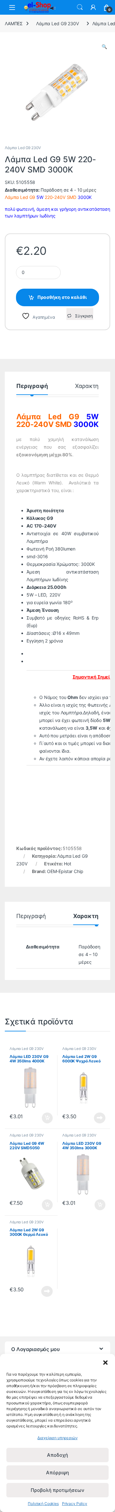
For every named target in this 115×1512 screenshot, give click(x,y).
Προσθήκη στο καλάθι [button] (42, 1118)
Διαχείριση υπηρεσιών (57, 1437)
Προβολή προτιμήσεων (57, 1490)
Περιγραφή (32, 386)
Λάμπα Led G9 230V (57, 23)
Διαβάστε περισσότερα (91, 1118)
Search (79, 7)
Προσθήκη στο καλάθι (62, 297)
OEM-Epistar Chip (65, 871)
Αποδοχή (57, 1455)
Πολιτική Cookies (43, 1503)
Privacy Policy (74, 1503)
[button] (105, 1362)
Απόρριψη (57, 1473)
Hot (67, 863)
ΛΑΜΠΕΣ (14, 23)
